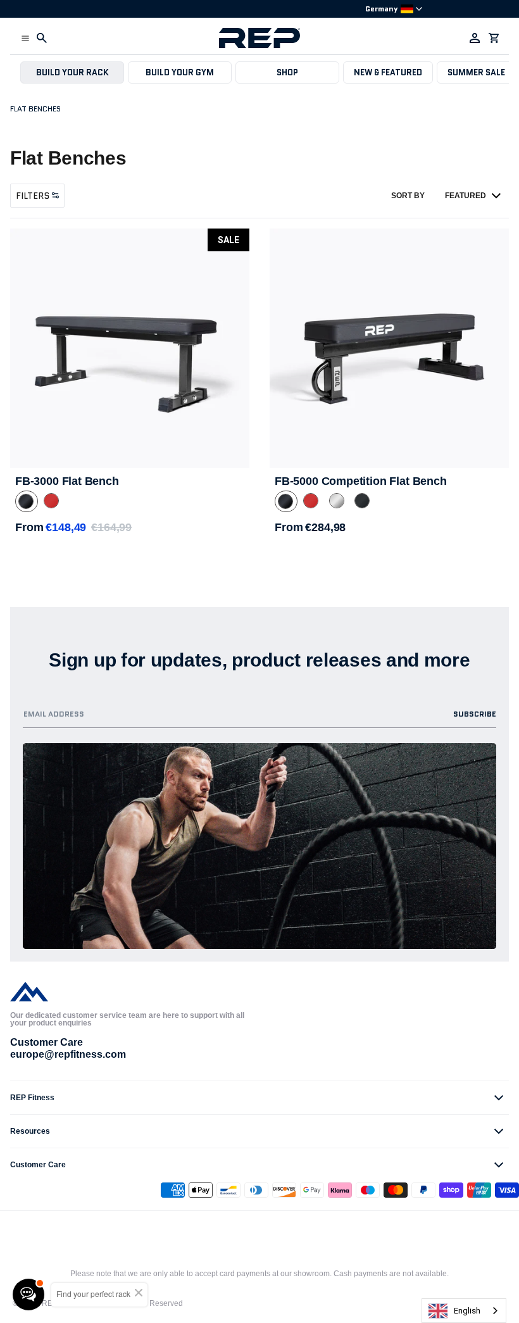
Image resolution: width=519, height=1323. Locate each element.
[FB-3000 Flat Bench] (129, 348)
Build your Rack (72, 72)
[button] (25, 38)
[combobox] (464, 1310)
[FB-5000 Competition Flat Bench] (389, 348)
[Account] (474, 38)
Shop (287, 72)
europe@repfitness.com (68, 1054)
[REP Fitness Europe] (259, 38)
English (467, 1310)
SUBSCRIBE (474, 713)
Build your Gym (180, 72)
